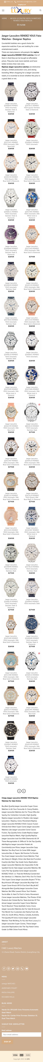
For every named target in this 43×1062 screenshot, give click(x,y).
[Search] (40, 10)
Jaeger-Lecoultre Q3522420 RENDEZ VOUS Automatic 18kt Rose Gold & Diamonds (11, 531)
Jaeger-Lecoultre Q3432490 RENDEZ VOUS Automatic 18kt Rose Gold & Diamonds (11, 639)
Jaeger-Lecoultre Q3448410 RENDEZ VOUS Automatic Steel (32, 601)
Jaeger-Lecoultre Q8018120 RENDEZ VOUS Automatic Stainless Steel (32, 427)
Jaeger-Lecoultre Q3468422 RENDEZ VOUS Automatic (32, 142)
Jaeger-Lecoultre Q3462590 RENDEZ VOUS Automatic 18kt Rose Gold (11, 427)
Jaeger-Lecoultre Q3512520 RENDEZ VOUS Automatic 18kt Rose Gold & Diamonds (32, 321)
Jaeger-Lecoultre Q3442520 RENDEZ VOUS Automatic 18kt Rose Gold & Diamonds (32, 286)
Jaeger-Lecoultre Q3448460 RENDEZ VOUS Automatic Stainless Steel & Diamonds (11, 250)
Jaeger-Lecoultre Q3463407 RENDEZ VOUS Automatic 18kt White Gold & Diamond (32, 532)
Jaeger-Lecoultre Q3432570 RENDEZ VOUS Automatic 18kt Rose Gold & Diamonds (11, 711)
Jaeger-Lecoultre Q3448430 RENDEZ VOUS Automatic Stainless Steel (11, 286)
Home (4, 18)
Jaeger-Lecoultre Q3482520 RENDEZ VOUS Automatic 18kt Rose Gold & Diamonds (11, 496)
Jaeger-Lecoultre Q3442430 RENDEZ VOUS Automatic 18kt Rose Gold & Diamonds (32, 745)
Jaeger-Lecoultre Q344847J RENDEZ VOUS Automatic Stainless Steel (11, 745)
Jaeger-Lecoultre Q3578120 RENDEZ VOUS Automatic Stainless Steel (32, 568)
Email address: (7, 1030)
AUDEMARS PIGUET (9, 988)
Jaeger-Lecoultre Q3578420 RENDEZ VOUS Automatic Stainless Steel (11, 321)
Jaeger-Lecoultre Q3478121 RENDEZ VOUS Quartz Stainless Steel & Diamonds (32, 107)
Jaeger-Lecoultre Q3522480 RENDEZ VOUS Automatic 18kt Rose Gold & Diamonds (11, 676)
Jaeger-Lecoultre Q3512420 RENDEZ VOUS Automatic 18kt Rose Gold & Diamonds (32, 249)
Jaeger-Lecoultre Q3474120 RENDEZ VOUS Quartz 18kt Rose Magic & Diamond (32, 496)
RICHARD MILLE (8, 997)
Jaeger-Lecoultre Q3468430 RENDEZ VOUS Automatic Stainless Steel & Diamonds (11, 108)
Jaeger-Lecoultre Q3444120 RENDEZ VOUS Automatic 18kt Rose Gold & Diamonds (32, 462)
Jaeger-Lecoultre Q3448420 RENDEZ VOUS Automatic (11, 779)
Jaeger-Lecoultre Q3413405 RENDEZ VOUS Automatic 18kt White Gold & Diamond (32, 214)
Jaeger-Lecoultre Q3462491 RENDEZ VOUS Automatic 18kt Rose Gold (32, 711)
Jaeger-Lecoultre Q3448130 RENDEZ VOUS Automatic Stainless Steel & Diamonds (11, 604)
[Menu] (3, 10)
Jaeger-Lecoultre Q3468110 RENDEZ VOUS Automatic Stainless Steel (32, 676)
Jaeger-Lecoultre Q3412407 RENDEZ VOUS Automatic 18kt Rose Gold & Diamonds (11, 462)
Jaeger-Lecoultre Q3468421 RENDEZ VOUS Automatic (32, 355)
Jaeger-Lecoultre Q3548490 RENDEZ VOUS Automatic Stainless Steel (11, 568)
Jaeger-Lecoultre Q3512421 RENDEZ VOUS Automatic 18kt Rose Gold (11, 143)
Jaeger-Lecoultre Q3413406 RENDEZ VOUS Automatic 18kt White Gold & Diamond (32, 391)
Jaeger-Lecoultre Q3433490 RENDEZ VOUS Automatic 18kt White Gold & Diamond (11, 391)
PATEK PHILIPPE (8, 992)
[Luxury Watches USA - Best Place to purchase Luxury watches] (21, 10)
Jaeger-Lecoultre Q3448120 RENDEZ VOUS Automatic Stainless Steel (11, 356)
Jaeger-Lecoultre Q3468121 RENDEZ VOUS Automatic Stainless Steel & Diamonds (11, 214)
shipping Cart (22, 4)
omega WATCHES (8, 983)
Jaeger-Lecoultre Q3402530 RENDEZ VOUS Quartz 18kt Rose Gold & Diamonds (11, 178)
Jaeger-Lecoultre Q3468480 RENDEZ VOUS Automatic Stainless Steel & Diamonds (32, 640)
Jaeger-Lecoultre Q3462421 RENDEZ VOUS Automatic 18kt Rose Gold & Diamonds (32, 178)
